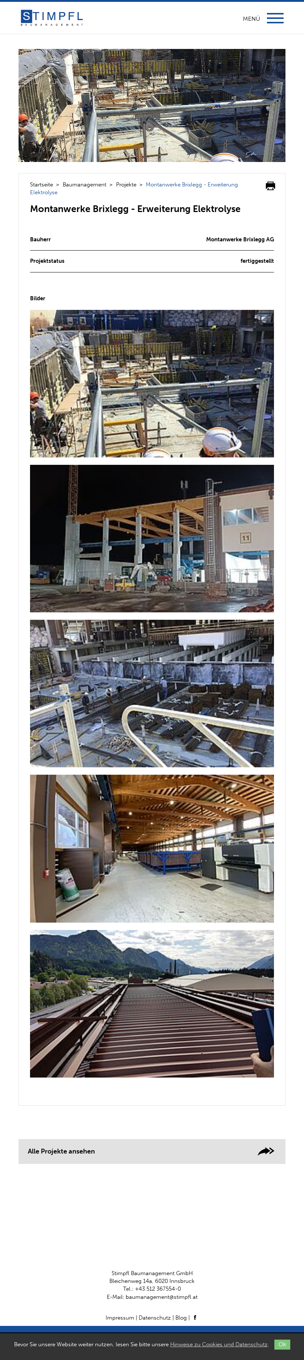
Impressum (120, 1317)
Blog (181, 1317)
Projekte (126, 184)
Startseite (41, 184)
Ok (282, 1344)
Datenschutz (155, 1317)
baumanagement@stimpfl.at (162, 1297)
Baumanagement (84, 184)
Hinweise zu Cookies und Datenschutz (219, 1344)
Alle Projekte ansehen (61, 1151)
